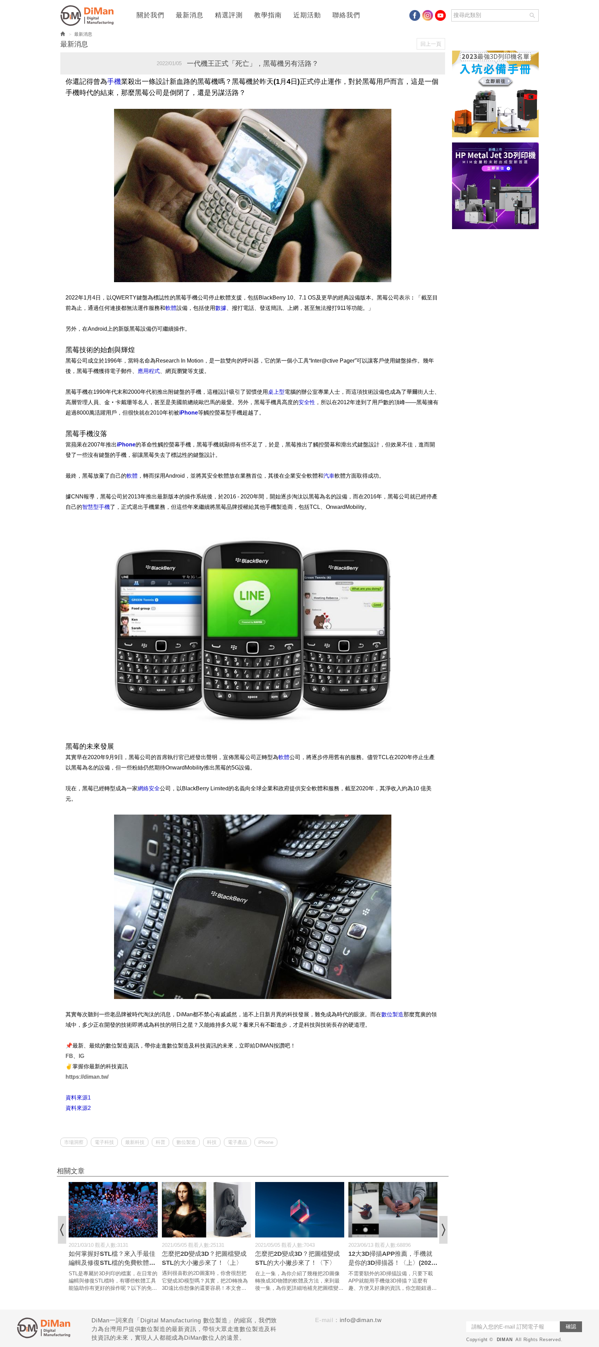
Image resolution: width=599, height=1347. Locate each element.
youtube (440, 15)
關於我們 (150, 15)
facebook (414, 15)
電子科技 (104, 1142)
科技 (212, 1142)
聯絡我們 (346, 15)
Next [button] (443, 1230)
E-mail (324, 1320)
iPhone (266, 1142)
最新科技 (135, 1142)
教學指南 (268, 15)
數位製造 (186, 1142)
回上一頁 (430, 44)
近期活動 (307, 15)
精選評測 (229, 15)
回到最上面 (571, 1107)
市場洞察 (74, 1142)
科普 (160, 1142)
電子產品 (237, 1142)
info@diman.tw (361, 1320)
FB (69, 1056)
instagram (427, 15)
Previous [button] (62, 1230)
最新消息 (189, 15)
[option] (113, 1237)
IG (81, 1056)
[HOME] (89, 15)
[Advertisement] (495, 338)
